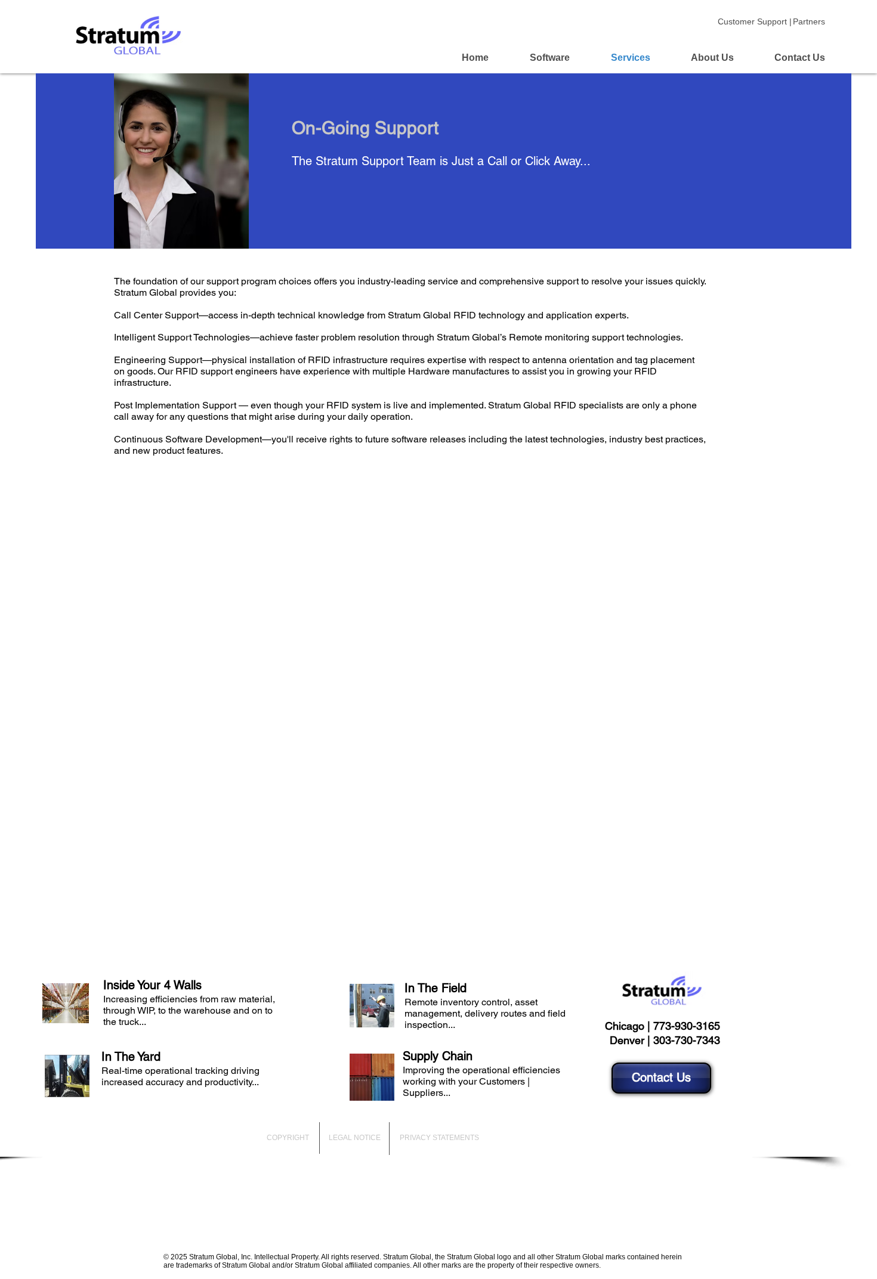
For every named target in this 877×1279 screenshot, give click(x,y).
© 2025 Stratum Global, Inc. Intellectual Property (240, 1257)
